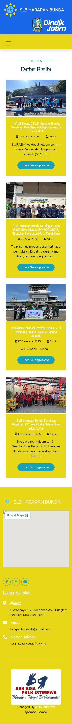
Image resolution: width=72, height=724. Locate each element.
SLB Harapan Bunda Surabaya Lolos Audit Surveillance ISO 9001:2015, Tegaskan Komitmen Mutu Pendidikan (36, 230)
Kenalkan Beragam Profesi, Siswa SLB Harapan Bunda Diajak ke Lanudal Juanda (36, 332)
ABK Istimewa (45, 707)
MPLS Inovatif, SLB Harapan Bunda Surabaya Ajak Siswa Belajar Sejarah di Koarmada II (36, 127)
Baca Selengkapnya (36, 165)
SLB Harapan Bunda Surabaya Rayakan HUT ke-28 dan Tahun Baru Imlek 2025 (36, 425)
